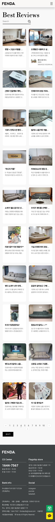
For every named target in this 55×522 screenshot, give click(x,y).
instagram (32, 488)
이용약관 (40, 511)
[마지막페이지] (27, 429)
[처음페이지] (6, 425)
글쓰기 (8, 434)
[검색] (29, 21)
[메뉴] (51, 3)
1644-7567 (10, 465)
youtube (31, 491)
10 (43, 426)
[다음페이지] (49, 425)
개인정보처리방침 (7, 515)
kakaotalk (32, 494)
